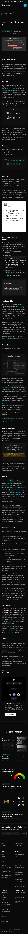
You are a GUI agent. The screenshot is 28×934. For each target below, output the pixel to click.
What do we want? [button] (8, 528)
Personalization (19, 879)
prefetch (20, 149)
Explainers (3, 916)
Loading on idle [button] (7, 301)
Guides (3, 899)
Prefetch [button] (5, 146)
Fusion (3, 843)
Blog (2, 895)
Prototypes (18, 870)
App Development (19, 867)
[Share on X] (5, 672)
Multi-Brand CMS (19, 884)
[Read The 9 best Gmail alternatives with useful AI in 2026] (14, 801)
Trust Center (8, 929)
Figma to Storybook (6, 875)
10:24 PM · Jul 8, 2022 (8, 225)
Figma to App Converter (4, 878)
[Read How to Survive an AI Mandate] (14, 774)
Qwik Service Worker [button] (9, 605)
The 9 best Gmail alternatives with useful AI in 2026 (12, 815)
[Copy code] (23, 110)
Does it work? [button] (6, 176)
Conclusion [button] (6, 638)
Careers (3, 856)
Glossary (3, 918)
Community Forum (5, 904)
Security (17, 927)
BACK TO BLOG (8, 13)
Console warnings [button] (8, 428)
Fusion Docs (18, 845)
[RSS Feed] (11, 931)
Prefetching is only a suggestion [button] (9, 238)
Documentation (19, 843)
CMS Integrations (5, 911)
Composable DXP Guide (19, 902)
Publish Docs (18, 848)
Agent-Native (6, 754)
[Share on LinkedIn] (10, 672)
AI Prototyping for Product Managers (5, 872)
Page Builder (18, 859)
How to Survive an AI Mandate (12, 787)
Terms (2, 929)
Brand (2, 861)
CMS (16, 856)
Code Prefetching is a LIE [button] (11, 60)
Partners (3, 907)
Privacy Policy (19, 829)
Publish (3, 845)
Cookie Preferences (16, 929)
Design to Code (19, 854)
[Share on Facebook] (8, 672)
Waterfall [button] (5, 477)
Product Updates (5, 848)
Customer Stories (5, 902)
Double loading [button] (7, 345)
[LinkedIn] (9, 931)
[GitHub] (4, 931)
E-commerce (18, 877)
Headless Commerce (20, 886)
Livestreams (4, 897)
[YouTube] (2, 931)
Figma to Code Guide (20, 892)
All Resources (4, 892)
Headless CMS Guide (20, 895)
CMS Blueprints (5, 914)
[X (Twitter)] (6, 931)
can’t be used (17, 251)
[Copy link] (2, 672)
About (2, 854)
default (15, 260)
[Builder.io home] (5, 5)
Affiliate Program (5, 909)
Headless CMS (18, 881)
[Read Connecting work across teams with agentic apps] (14, 744)
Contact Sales (4, 859)
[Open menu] (25, 5)
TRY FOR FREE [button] (10, 714)
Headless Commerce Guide (20, 898)
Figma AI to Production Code (6, 868)
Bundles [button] (5, 82)
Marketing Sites (19, 874)
